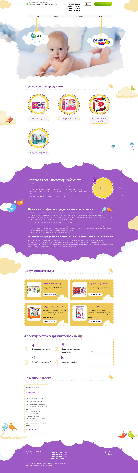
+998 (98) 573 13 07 (73, 7)
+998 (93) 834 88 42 (73, 10)
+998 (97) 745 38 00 (73, 5)
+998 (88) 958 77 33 (73, 8)
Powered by (107, 451)
